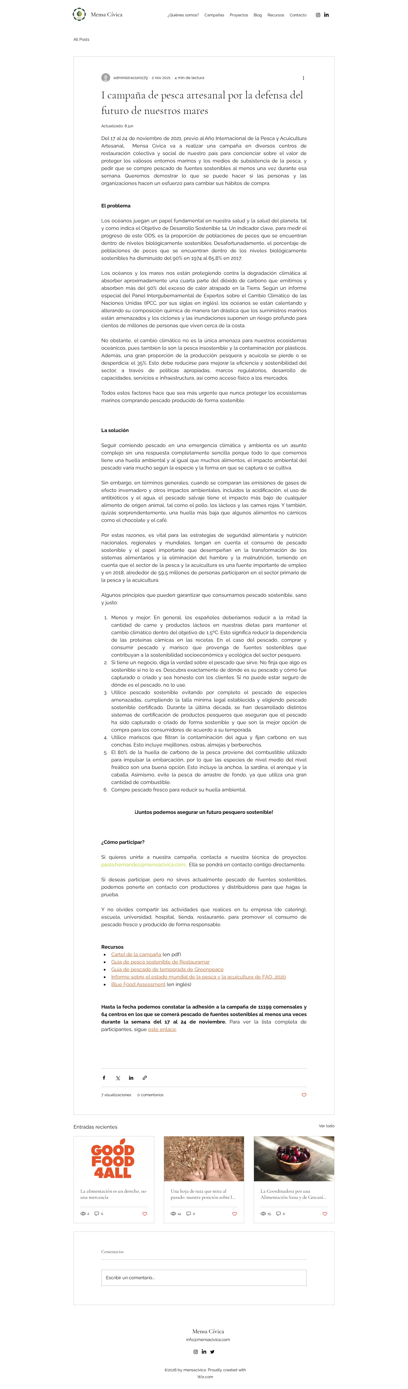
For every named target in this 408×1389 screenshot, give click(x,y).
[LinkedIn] (326, 15)
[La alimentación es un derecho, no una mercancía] (114, 1158)
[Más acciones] (303, 77)
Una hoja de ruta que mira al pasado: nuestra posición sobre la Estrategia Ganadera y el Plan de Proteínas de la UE (202, 1194)
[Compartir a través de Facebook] (104, 1077)
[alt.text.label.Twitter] (212, 1352)
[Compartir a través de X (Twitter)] (117, 1077)
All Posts (81, 39)
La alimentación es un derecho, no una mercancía (113, 1194)
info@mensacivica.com (208, 1339)
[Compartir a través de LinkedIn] (131, 1077)
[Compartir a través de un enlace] (144, 1077)
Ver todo (326, 1126)
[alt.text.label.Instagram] (318, 15)
